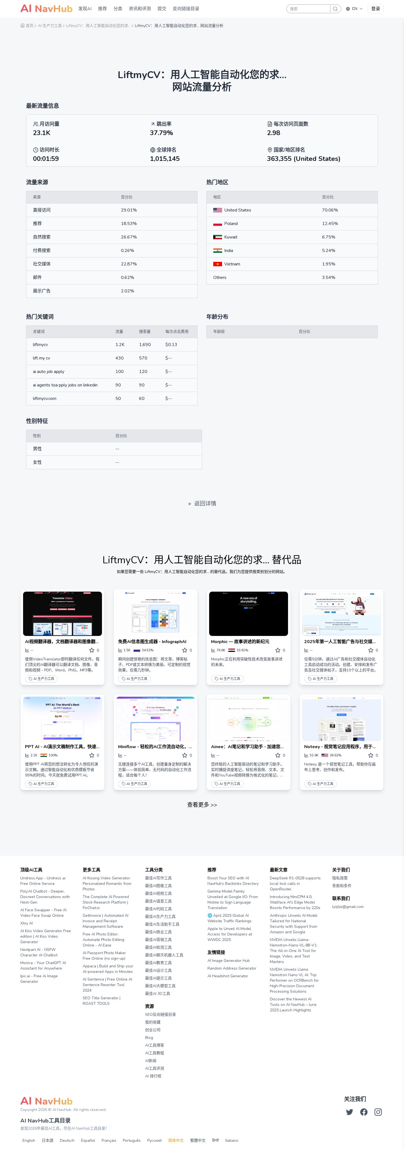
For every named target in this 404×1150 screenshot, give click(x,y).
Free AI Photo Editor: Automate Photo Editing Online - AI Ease (103, 940)
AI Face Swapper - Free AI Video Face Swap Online (43, 912)
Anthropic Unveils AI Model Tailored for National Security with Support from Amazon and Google (293, 924)
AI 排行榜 (153, 1076)
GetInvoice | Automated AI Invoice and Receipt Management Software (105, 921)
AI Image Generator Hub (228, 960)
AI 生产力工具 (44, 679)
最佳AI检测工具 (158, 947)
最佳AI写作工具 (158, 878)
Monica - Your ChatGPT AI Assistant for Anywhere (43, 965)
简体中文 (176, 1140)
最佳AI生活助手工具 (162, 924)
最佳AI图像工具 (158, 885)
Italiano (231, 1140)
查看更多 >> (202, 805)
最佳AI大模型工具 (160, 986)
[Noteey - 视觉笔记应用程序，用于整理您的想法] (341, 718)
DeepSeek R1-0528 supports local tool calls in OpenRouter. (295, 883)
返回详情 (205, 503)
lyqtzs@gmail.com (348, 906)
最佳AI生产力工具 (160, 916)
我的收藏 (153, 1022)
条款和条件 (342, 885)
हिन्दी (215, 1140)
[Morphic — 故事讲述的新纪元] (248, 613)
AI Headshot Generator (227, 976)
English (29, 1140)
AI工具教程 (154, 1053)
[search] (335, 9)
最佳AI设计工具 (158, 970)
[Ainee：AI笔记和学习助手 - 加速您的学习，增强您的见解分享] (248, 718)
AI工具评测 (154, 1068)
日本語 (47, 1140)
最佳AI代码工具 (158, 909)
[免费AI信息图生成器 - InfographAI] (155, 613)
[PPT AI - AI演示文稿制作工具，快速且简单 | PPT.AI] (62, 718)
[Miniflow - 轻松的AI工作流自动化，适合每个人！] (155, 718)
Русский (154, 1140)
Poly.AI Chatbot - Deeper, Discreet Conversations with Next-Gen (45, 897)
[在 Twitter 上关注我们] (349, 1112)
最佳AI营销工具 (158, 939)
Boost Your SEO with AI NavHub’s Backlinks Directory (233, 880)
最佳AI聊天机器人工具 (164, 955)
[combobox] (355, 8)
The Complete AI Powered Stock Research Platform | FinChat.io (106, 902)
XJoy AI (26, 923)
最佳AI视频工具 (158, 893)
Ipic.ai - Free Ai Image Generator (39, 978)
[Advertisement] (202, 45)
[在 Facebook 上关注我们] (363, 1112)
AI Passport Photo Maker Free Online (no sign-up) (104, 955)
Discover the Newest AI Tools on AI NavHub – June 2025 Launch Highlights (293, 1005)
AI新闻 (150, 1060)
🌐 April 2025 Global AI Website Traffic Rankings (229, 918)
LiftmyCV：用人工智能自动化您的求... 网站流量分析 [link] (179, 25)
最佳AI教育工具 (158, 962)
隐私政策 (340, 878)
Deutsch (67, 1140)
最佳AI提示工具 (158, 978)
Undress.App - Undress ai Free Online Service (42, 880)
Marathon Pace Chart (214, 986)
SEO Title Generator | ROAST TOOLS (101, 1000)
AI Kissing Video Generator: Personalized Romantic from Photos (107, 883)
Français (109, 1140)
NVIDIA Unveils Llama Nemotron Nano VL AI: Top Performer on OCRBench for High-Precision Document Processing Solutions (294, 980)
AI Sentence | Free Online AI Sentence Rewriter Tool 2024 (107, 985)
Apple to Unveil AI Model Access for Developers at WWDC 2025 (229, 934)
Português (132, 1140)
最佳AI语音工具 (158, 901)
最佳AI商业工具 (158, 932)
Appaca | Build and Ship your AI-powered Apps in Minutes (108, 969)
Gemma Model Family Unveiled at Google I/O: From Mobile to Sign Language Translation (232, 899)
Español (88, 1140)
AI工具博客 (154, 1045)
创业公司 (153, 1030)
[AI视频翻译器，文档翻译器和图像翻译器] (62, 613)
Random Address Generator (231, 968)
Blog (149, 1037)
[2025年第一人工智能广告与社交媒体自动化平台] (341, 613)
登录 (375, 9)
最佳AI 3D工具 (157, 993)
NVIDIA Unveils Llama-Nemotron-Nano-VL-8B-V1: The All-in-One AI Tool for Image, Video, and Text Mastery (293, 950)
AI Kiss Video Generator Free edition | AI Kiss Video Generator (45, 936)
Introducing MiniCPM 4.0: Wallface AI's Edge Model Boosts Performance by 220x (295, 902)
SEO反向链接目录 (160, 1014)
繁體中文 (198, 1140)
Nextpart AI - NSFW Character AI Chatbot (38, 952)
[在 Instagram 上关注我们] (378, 1112)
